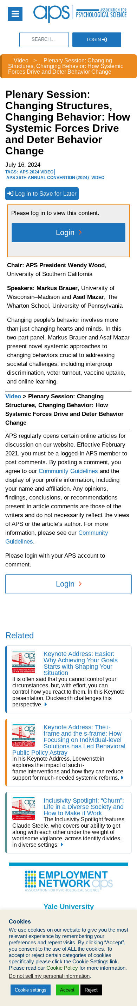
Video (97, 177)
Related (19, 635)
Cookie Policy (62, 968)
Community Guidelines (68, 471)
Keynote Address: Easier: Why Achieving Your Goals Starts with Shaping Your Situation (81, 663)
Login (94, 39)
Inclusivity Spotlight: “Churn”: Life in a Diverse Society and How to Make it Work (84, 807)
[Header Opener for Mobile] (15, 14)
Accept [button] (67, 990)
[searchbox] (44, 39)
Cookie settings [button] (30, 990)
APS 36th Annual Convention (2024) (47, 177)
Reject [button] (91, 990)
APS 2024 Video (36, 172)
